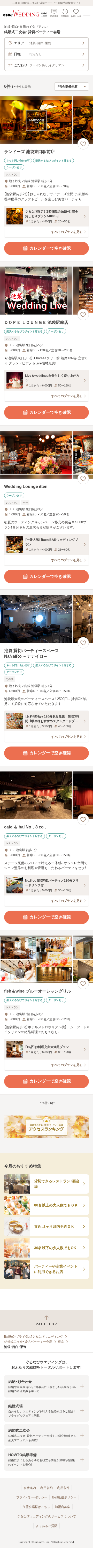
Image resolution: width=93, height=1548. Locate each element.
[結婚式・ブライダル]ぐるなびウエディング (33, 1336)
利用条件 (63, 1488)
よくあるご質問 (46, 1526)
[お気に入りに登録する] (83, 143)
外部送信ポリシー (64, 1497)
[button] (46, 1386)
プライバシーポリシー (31, 1497)
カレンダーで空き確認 (50, 248)
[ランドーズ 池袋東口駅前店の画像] (46, 120)
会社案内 (30, 1488)
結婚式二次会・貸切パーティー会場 (28, 1342)
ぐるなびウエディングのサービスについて (46, 1516)
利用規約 (46, 1488)
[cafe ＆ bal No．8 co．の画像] (46, 795)
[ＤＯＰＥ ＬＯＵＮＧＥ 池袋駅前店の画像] (46, 291)
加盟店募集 (62, 1507)
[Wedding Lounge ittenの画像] (46, 455)
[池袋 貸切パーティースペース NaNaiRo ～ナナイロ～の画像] (46, 619)
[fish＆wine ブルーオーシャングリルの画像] (46, 960)
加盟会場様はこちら (36, 1507)
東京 (61, 1342)
